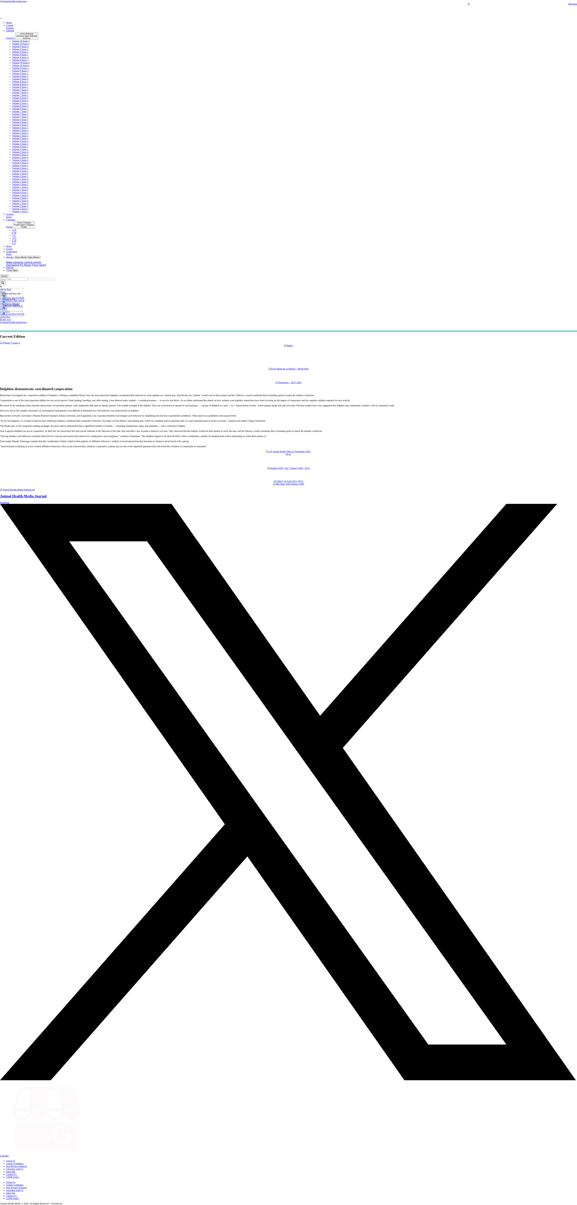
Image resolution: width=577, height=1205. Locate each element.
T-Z (14, 235)
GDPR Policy (12, 1177)
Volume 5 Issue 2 (20, 135)
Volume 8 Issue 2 (20, 84)
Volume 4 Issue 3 (20, 141)
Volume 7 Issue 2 (20, 92)
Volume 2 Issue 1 (20, 184)
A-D (14, 230)
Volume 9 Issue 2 (20, 52)
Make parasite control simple (23, 262)
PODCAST (5, 319)
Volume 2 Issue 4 (20, 179)
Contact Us (11, 1174)
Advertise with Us (14, 1169)
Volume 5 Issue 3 (20, 133)
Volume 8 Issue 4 (20, 57)
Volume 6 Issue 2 (20, 100)
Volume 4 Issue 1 (20, 146)
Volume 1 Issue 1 (20, 190)
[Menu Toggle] (1, 18)
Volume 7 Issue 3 (20, 90)
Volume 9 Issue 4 (20, 46)
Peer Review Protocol (16, 1166)
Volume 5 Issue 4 (20, 130)
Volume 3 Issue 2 (20, 173)
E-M (14, 232)
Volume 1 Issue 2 (20, 187)
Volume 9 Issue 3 (20, 49)
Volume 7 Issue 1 (20, 95)
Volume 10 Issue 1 (21, 44)
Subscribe (10, 1171)
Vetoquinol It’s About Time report (26, 265)
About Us (10, 1161)
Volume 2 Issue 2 (20, 181)
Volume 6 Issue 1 (20, 103)
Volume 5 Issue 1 (20, 138)
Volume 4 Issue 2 (20, 144)
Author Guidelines (15, 1163)
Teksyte (66, 1203)
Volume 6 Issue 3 (20, 98)
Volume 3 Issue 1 (20, 176)
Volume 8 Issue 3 (20, 60)
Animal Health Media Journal (23, 496)
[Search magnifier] (3, 283)
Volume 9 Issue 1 (20, 54)
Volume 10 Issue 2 (21, 41)
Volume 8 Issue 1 (20, 87)
